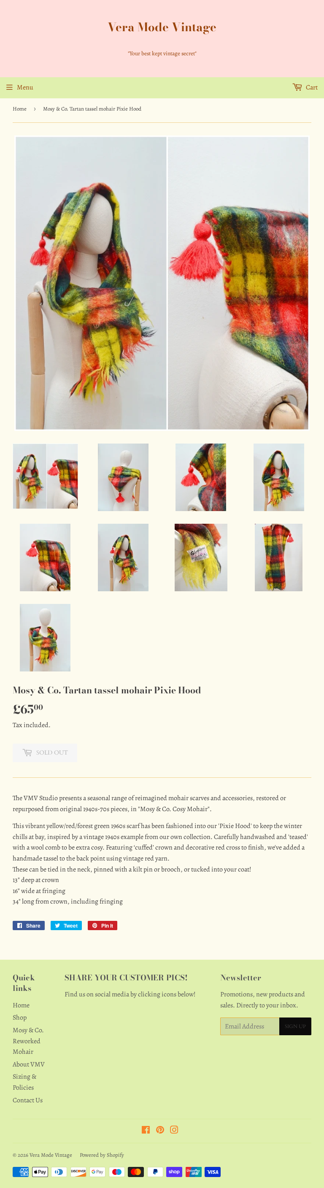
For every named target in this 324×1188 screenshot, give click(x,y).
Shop (20, 1017)
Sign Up (295, 1026)
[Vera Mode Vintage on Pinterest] (160, 1131)
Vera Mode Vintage (162, 27)
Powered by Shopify (102, 1154)
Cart (311, 87)
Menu (25, 87)
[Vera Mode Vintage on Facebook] (145, 1131)
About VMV (29, 1064)
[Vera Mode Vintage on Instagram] (174, 1131)
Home (20, 108)
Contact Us (28, 1100)
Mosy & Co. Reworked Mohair (28, 1041)
